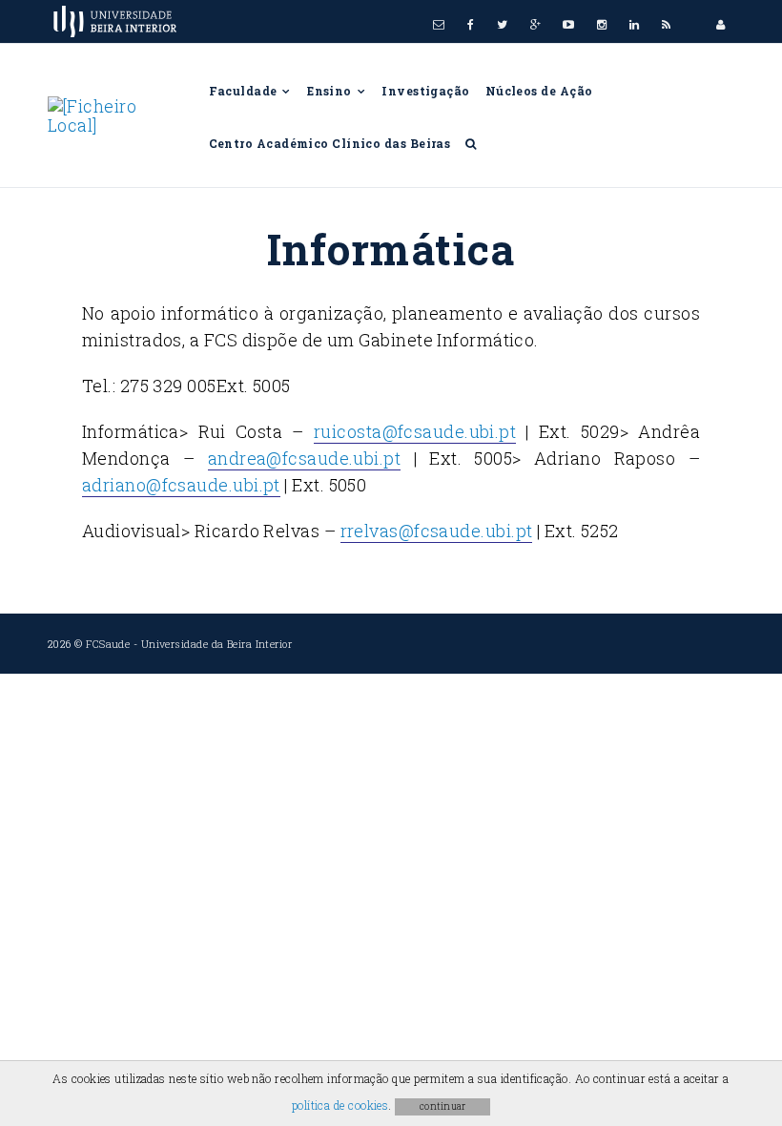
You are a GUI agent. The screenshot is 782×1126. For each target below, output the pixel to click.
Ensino (331, 90)
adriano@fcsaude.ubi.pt (181, 484)
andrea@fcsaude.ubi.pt (304, 458)
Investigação (425, 90)
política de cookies (340, 1105)
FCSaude (108, 643)
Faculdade (245, 90)
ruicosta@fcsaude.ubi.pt (415, 431)
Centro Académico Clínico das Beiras (330, 143)
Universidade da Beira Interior (217, 643)
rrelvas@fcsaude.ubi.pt (436, 530)
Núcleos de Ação (539, 90)
